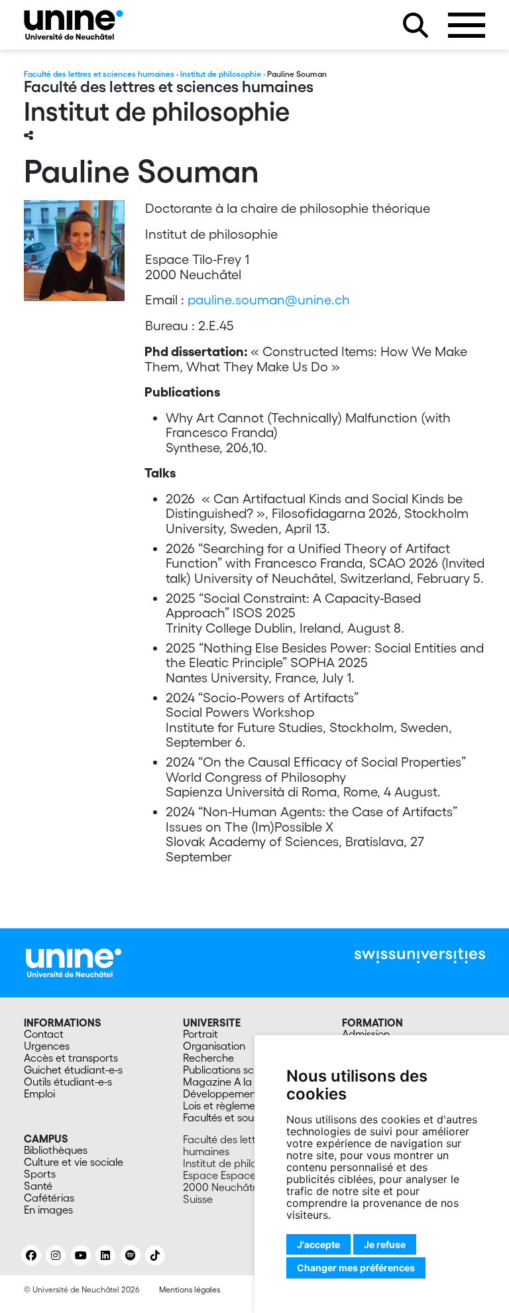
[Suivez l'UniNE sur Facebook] (31, 1255)
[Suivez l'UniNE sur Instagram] (56, 1255)
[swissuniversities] (420, 956)
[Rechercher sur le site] (415, 25)
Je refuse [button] (385, 1244)
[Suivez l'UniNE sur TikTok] (155, 1255)
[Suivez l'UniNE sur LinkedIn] (105, 1255)
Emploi (39, 1093)
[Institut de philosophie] (73, 25)
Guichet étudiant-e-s (73, 1070)
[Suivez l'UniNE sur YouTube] (81, 1255)
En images (48, 1210)
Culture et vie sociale (73, 1162)
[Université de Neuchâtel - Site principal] (73, 962)
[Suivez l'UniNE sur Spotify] (131, 1255)
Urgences (47, 1046)
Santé (38, 1186)
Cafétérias (49, 1198)
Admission (366, 1034)
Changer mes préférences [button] (356, 1267)
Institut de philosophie (220, 74)
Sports (40, 1174)
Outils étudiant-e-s (68, 1082)
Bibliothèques (55, 1150)
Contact (44, 1034)
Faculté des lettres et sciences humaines (99, 74)
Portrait (200, 1034)
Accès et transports (71, 1058)
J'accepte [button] (318, 1244)
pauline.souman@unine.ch (270, 299)
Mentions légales (189, 1289)
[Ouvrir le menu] (466, 25)
